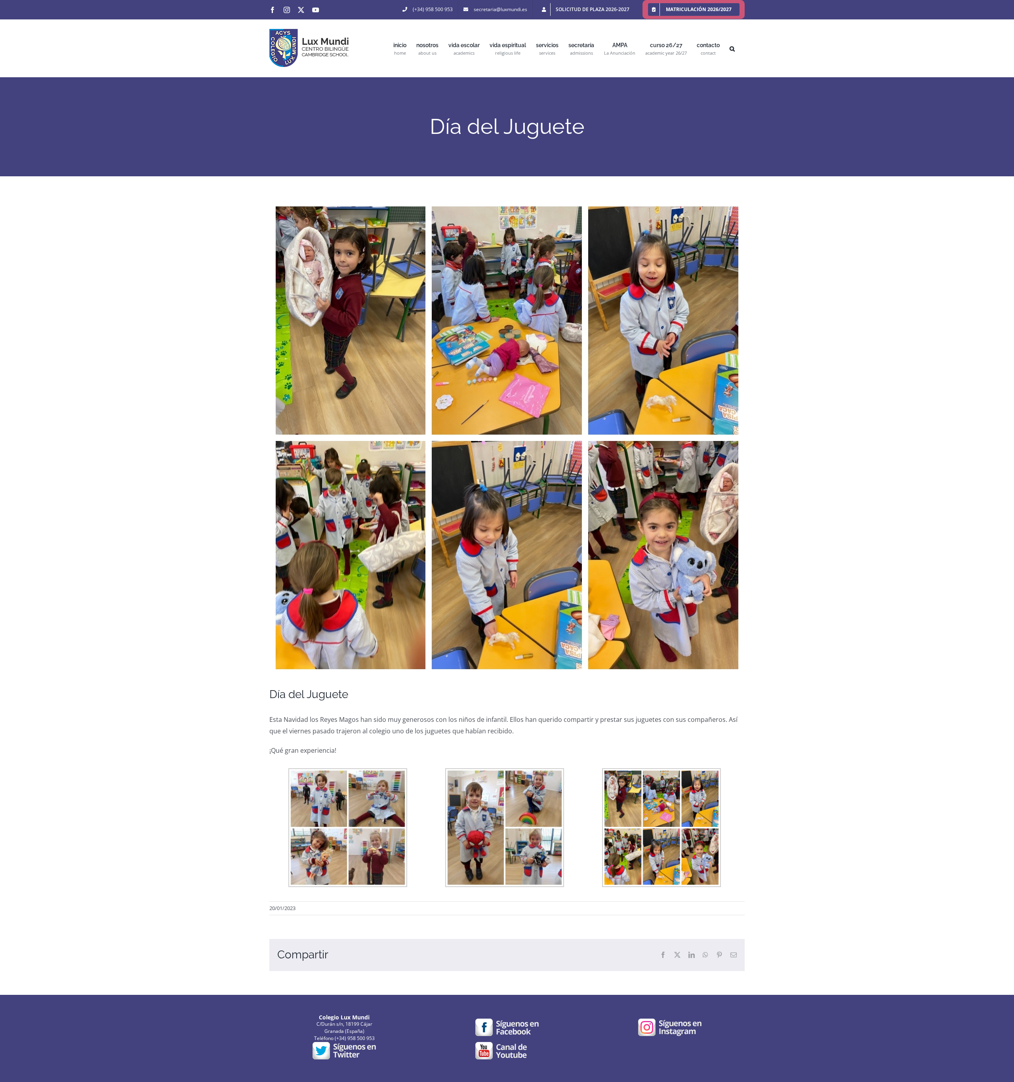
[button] (732, 48)
